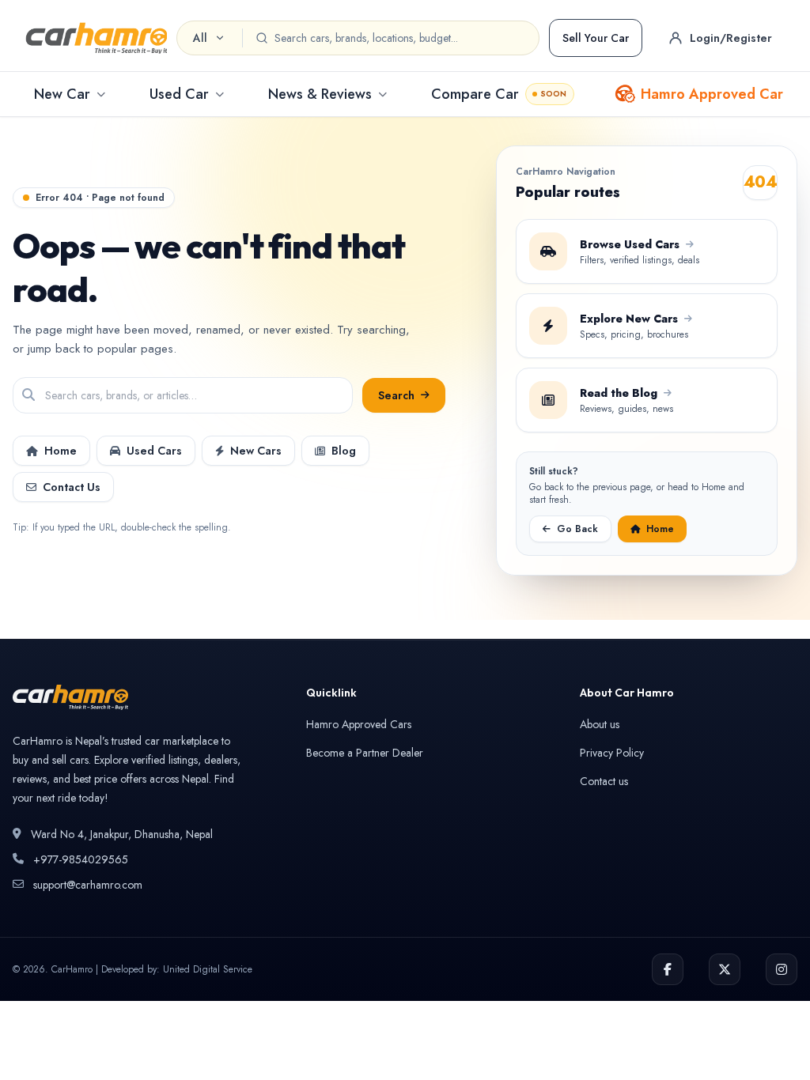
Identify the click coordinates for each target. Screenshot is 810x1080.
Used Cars (154, 451)
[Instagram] (781, 969)
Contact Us (71, 487)
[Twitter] (724, 969)
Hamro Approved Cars (358, 724)
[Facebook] (667, 969)
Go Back (577, 529)
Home (60, 451)
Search (396, 395)
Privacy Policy (612, 753)
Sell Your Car (595, 38)
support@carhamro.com (87, 885)
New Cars (256, 451)
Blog (343, 451)
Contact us (604, 781)
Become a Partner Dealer (364, 753)
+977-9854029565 (80, 859)
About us (599, 724)
